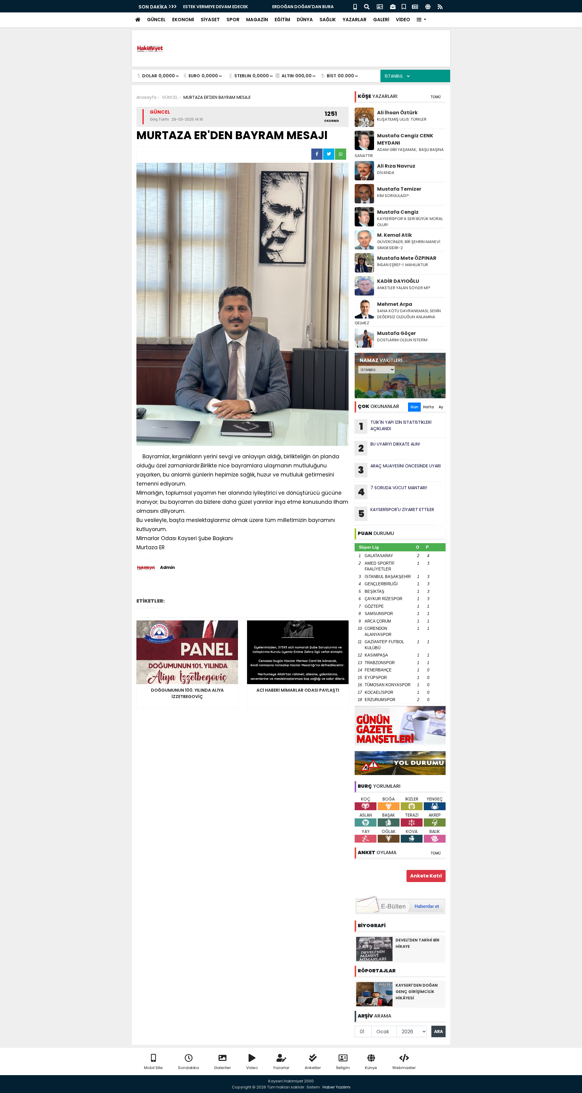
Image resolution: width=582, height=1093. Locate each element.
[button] (421, 20)
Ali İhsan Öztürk (397, 112)
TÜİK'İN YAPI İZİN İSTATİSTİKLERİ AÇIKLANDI (395, 426)
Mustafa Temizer (399, 189)
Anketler (313, 1068)
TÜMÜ (435, 96)
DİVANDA (385, 172)
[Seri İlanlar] (404, 6)
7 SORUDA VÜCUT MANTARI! (392, 492)
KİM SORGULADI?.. (394, 196)
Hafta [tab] (428, 406)
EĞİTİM (282, 19)
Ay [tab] (441, 406)
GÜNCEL (156, 19)
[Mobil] (355, 6)
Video (252, 1068)
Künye (371, 1068)
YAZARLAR (354, 19)
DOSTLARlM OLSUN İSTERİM (402, 340)
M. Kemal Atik (394, 235)
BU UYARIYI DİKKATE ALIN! (389, 448)
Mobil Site (153, 1068)
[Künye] (427, 6)
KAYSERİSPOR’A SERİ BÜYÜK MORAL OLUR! (410, 222)
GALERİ (381, 19)
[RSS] (440, 6)
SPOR (232, 19)
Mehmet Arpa (394, 304)
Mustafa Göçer (396, 333)
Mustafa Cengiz (398, 212)
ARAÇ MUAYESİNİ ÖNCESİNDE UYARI (399, 470)
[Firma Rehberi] (393, 6)
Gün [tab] (414, 406)
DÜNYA (305, 19)
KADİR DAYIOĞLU (398, 281)
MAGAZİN (257, 19)
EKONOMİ (183, 19)
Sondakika (188, 1068)
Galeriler (222, 1068)
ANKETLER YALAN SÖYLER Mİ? (403, 288)
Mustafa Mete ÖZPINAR (406, 258)
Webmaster (404, 1068)
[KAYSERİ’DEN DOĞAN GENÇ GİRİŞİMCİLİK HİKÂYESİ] (374, 994)
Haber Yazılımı (336, 1087)
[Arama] (367, 6)
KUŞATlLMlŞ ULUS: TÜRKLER (401, 119)
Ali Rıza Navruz (396, 165)
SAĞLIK (327, 19)
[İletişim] (380, 6)
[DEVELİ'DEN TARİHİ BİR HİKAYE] (374, 949)
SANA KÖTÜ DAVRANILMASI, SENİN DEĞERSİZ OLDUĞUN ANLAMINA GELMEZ (398, 317)
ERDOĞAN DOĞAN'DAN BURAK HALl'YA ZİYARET (233, 7)
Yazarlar (281, 1068)
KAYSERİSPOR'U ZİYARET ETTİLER (396, 513)
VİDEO (403, 19)
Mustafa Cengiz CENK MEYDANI (405, 139)
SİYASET (210, 19)
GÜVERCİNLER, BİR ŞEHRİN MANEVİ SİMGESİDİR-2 (408, 245)
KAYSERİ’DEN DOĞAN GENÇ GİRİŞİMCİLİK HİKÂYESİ (417, 991)
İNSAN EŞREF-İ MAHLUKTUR (403, 265)
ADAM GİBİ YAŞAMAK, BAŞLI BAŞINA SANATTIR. (399, 153)
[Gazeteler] (415, 6)
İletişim (343, 1068)
